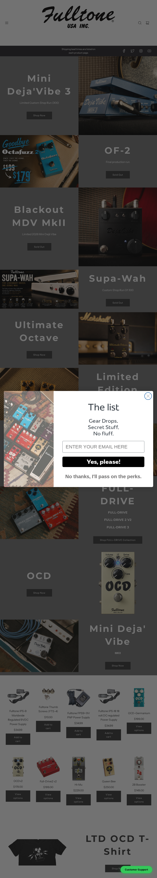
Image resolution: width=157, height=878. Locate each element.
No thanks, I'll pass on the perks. (103, 476)
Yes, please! (103, 461)
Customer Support (136, 869)
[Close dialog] (148, 396)
